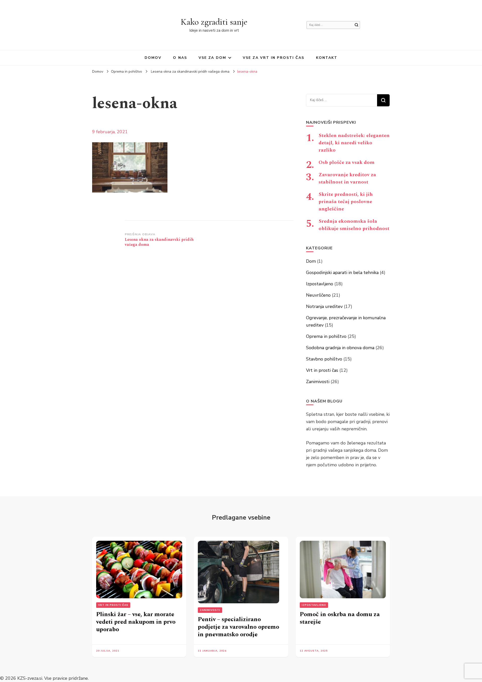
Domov (153, 57)
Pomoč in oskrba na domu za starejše (340, 618)
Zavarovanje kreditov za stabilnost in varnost (347, 178)
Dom (311, 261)
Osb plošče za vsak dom (347, 162)
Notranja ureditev (324, 306)
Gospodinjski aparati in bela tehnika (342, 272)
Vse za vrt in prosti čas (273, 57)
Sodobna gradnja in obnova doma (340, 348)
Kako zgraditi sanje (214, 21)
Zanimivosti (317, 382)
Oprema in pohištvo (126, 71)
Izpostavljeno (319, 284)
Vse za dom (212, 57)
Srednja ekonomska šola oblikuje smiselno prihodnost (354, 224)
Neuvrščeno (318, 295)
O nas (180, 57)
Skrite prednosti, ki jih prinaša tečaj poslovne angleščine (346, 202)
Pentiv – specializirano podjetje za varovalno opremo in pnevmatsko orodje (238, 627)
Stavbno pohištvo (324, 359)
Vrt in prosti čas (322, 370)
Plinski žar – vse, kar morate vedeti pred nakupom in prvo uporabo (135, 622)
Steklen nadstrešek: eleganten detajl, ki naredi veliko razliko (354, 143)
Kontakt (327, 57)
